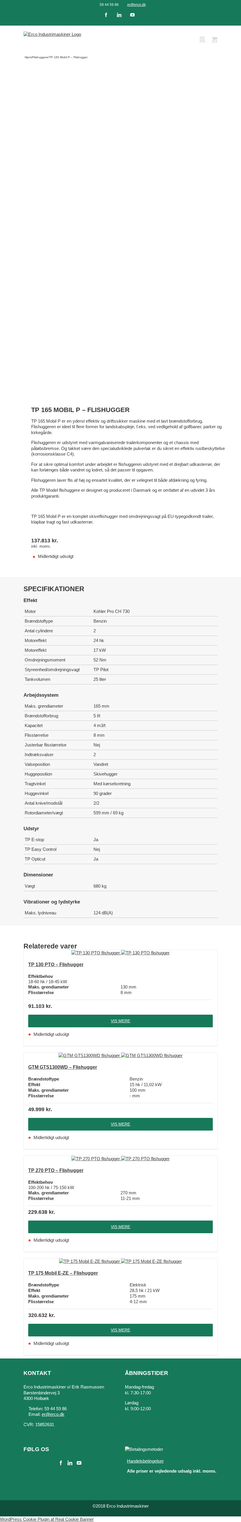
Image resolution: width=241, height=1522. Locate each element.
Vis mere (120, 1020)
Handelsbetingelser (145, 1460)
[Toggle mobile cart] (214, 39)
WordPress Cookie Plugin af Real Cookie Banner (47, 1519)
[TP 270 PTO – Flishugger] (120, 1159)
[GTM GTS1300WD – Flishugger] (120, 1055)
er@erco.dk (136, 5)
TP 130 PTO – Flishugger (55, 964)
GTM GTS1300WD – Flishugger (62, 1067)
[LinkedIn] (70, 1463)
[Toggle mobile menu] (203, 39)
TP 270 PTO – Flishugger (55, 1170)
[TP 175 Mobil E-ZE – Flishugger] (120, 1261)
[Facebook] (60, 1463)
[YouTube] (79, 1463)
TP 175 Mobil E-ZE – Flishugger (63, 1273)
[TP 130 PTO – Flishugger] (120, 953)
